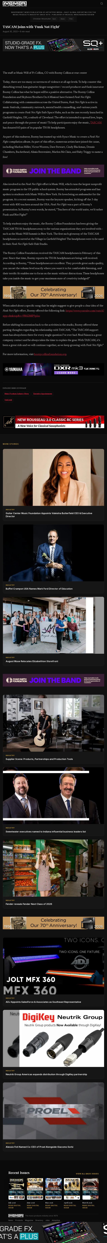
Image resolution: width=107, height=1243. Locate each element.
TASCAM (96, 123)
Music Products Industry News (16, 394)
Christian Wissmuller (42, 19)
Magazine (29, 1220)
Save (54, 19)
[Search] (101, 4)
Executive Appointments (42, 394)
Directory (39, 1220)
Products (19, 1220)
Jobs (47, 1220)
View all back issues (87, 1174)
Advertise (56, 1220)
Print (70, 19)
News (10, 1220)
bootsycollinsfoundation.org (50, 354)
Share (63, 19)
